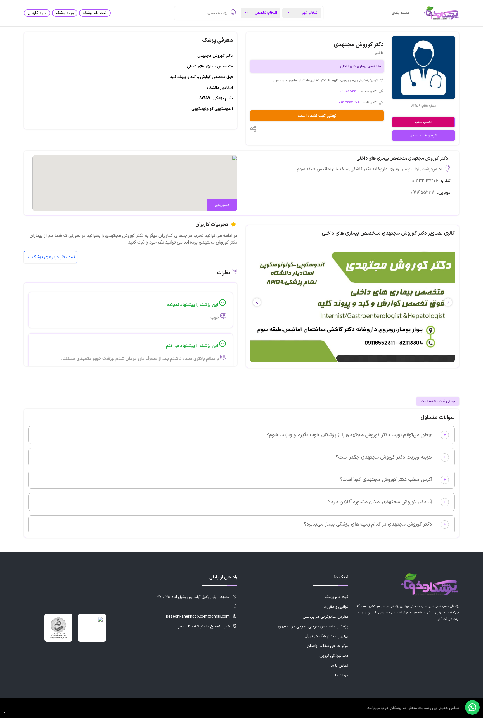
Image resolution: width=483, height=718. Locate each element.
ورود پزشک (65, 13)
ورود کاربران (37, 13)
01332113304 (349, 102)
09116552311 (349, 91)
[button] (257, 302)
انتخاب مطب (423, 122)
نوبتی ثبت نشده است (317, 115)
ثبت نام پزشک (95, 13)
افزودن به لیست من (423, 135)
